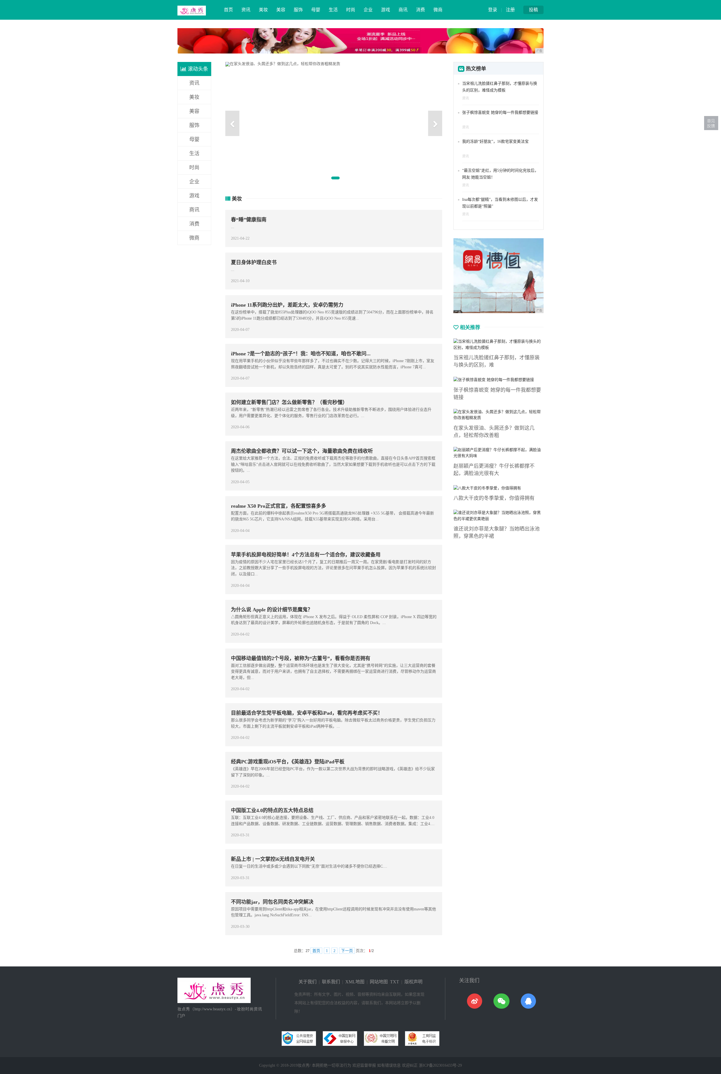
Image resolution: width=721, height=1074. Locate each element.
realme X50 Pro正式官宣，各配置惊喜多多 (278, 506)
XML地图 (354, 981)
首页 (228, 9)
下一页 (347, 951)
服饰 (298, 9)
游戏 (385, 9)
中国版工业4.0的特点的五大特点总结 (272, 810)
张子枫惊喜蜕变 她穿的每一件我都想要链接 (500, 112)
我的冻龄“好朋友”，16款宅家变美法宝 (495, 141)
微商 (437, 9)
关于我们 (308, 981)
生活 (333, 9)
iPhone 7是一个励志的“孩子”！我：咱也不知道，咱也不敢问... (301, 353)
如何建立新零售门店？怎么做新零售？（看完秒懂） (289, 402)
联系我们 (331, 981)
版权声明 (413, 981)
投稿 (533, 9)
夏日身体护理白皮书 (254, 262)
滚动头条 (197, 69)
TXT (394, 981)
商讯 (403, 9)
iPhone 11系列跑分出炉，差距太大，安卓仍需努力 (287, 305)
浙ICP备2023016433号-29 (440, 1065)
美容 (280, 9)
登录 (492, 9)
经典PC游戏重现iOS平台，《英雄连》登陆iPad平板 (287, 762)
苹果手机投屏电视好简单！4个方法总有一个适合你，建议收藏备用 (305, 555)
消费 (420, 9)
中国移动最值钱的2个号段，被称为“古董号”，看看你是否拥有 (300, 658)
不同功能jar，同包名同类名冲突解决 (272, 902)
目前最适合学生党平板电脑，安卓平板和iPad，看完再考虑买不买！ (307, 713)
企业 (368, 9)
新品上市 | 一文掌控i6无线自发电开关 (273, 859)
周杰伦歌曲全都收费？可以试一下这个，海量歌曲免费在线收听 (302, 451)
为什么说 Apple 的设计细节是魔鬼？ (272, 609)
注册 (510, 9)
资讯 (245, 9)
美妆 (263, 9)
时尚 (350, 9)
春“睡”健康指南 (248, 219)
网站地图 (379, 981)
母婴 (315, 9)
